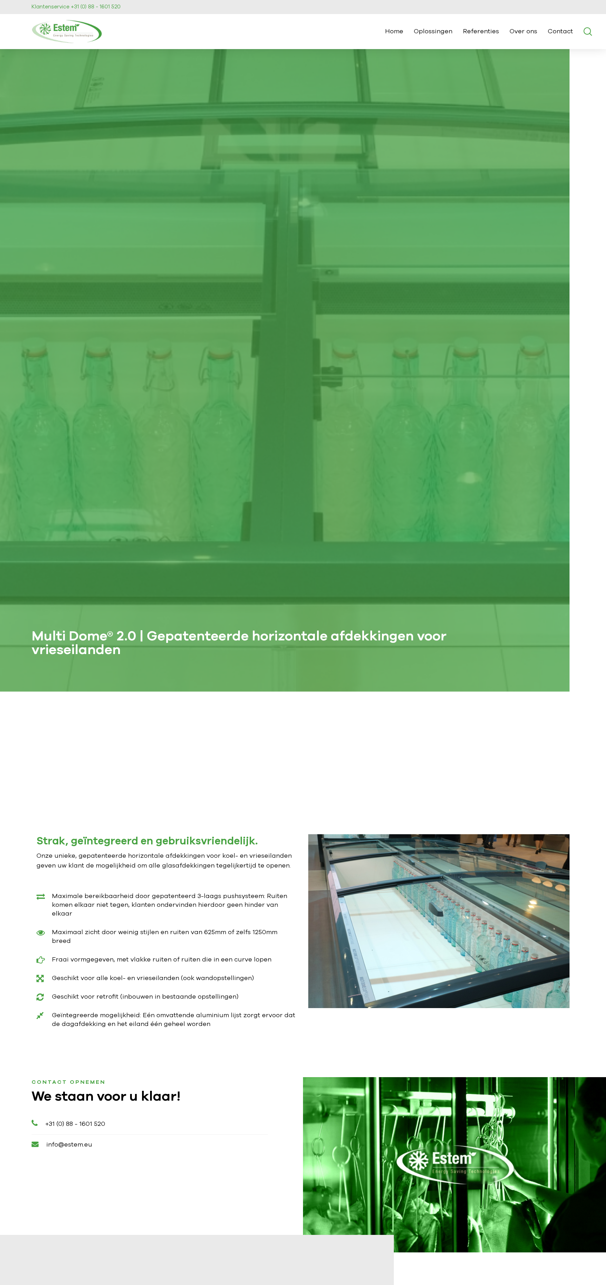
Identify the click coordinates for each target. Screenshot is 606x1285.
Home (394, 31)
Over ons (523, 31)
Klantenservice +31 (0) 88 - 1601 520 (76, 6)
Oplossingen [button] (433, 31)
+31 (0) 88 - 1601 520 (75, 1124)
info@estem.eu (69, 1145)
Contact (560, 31)
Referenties (481, 31)
